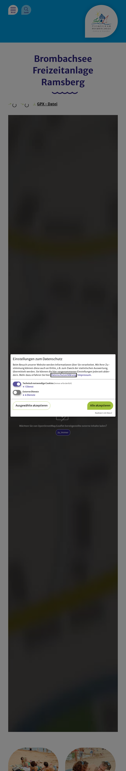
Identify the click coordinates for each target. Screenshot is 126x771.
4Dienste (29, 395)
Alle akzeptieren (100, 405)
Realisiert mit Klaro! (103, 413)
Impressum (84, 375)
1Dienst (28, 386)
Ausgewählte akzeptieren (32, 405)
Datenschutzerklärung (63, 375)
